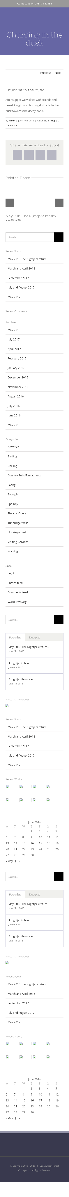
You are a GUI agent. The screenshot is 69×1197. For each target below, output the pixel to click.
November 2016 (18, 387)
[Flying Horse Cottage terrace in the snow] (52, 791)
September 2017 (18, 278)
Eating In (13, 494)
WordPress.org (17, 602)
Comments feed (18, 592)
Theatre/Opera (17, 513)
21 (15, 849)
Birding (51, 120)
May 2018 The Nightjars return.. (31, 216)
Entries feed (15, 583)
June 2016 (14, 415)
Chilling (12, 466)
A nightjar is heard (19, 663)
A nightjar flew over (20, 679)
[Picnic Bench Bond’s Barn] (25, 804)
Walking (13, 551)
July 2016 (14, 406)
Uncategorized (17, 532)
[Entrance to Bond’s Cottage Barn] (38, 804)
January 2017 (16, 368)
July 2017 (14, 339)
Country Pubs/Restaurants (24, 475)
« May (9, 861)
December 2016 (18, 377)
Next (58, 72)
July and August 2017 (21, 287)
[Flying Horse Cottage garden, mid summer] (12, 791)
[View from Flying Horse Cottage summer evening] (25, 791)
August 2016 (16, 396)
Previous (45, 72)
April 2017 (14, 349)
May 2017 (14, 297)
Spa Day (13, 504)
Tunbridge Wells (18, 523)
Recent (34, 637)
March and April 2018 (21, 268)
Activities (41, 120)
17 (40, 843)
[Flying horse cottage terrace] (38, 791)
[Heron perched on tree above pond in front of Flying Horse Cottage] (12, 804)
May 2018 (14, 330)
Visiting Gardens (18, 542)
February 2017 (17, 358)
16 (32, 843)
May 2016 (14, 425)
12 (57, 837)
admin (12, 120)
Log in (11, 573)
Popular (15, 637)
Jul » (17, 861)
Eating (11, 485)
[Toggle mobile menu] (62, 17)
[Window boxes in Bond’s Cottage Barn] (52, 804)
